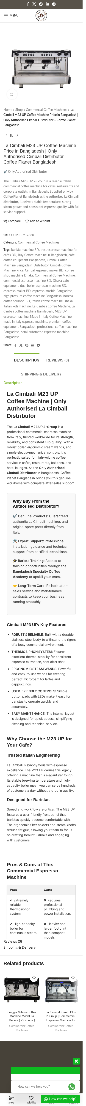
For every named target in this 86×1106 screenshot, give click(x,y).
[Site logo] (41, 15)
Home (7, 110)
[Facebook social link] (28, 4)
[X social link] (34, 4)
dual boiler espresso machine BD (43, 285)
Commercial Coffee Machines (46, 110)
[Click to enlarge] (12, 94)
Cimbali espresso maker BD (44, 270)
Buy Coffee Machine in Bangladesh (42, 255)
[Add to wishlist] (34, 978)
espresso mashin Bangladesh (52, 291)
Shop (19, 110)
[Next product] (17, 135)
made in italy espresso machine (25, 321)
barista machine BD (25, 250)
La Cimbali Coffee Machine (51, 306)
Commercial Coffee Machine (55, 275)
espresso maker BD (17, 291)
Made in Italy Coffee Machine (51, 316)
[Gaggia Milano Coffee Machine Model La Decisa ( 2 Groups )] (21, 990)
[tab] (26, 359)
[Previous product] (6, 135)
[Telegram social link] (53, 4)
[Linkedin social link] (47, 4)
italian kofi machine (17, 306)
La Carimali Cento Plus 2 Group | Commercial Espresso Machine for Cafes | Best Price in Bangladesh (61, 1017)
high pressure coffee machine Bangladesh (32, 296)
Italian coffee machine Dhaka (52, 301)
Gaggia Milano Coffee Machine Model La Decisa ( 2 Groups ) (22, 1016)
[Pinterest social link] (41, 4)
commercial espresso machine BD (27, 280)
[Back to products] (11, 135)
